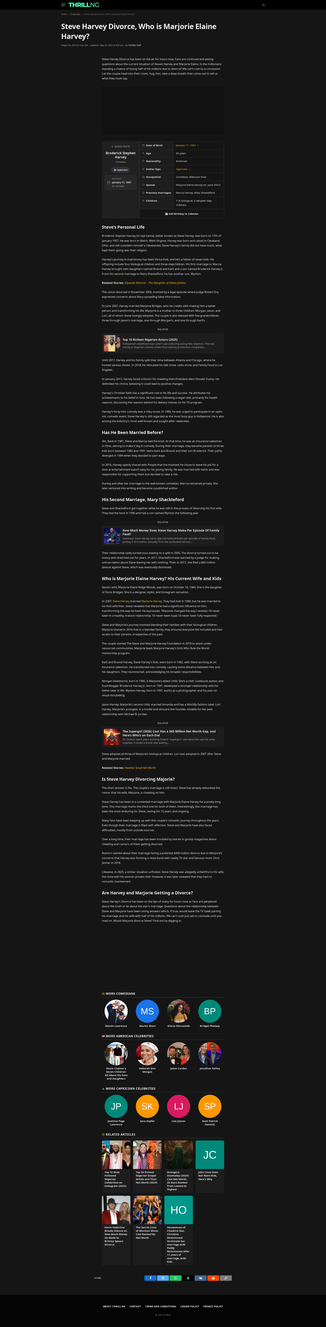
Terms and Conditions (160, 1306)
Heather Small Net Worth (140, 768)
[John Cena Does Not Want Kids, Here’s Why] (210, 1166)
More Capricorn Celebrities (131, 1088)
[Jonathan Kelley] (210, 1061)
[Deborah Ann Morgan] (147, 1061)
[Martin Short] (147, 1014)
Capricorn (183, 169)
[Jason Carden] (178, 1061)
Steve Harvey (121, 601)
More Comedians (120, 994)
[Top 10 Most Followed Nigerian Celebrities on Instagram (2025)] (116, 1166)
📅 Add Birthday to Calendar (181, 213)
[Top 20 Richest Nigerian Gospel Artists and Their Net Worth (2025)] (147, 1166)
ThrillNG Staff (134, 45)
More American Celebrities (130, 1036)
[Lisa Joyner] (178, 1110)
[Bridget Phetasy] (210, 1014)
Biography (75, 14)
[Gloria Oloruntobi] (178, 1014)
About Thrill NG (114, 1306)
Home (64, 14)
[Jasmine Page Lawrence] (116, 1110)
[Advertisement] (163, 111)
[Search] (263, 5)
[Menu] (63, 5)
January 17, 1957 (187, 145)
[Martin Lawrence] (116, 1014)
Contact (135, 1306)
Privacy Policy (213, 1306)
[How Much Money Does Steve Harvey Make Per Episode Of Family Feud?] (163, 536)
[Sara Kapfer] (147, 1110)
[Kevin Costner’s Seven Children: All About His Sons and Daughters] (116, 1061)
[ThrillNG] (83, 5)
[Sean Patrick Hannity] (210, 1110)
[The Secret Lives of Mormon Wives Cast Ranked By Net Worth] (147, 1230)
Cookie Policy (189, 1306)
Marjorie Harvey (151, 601)
